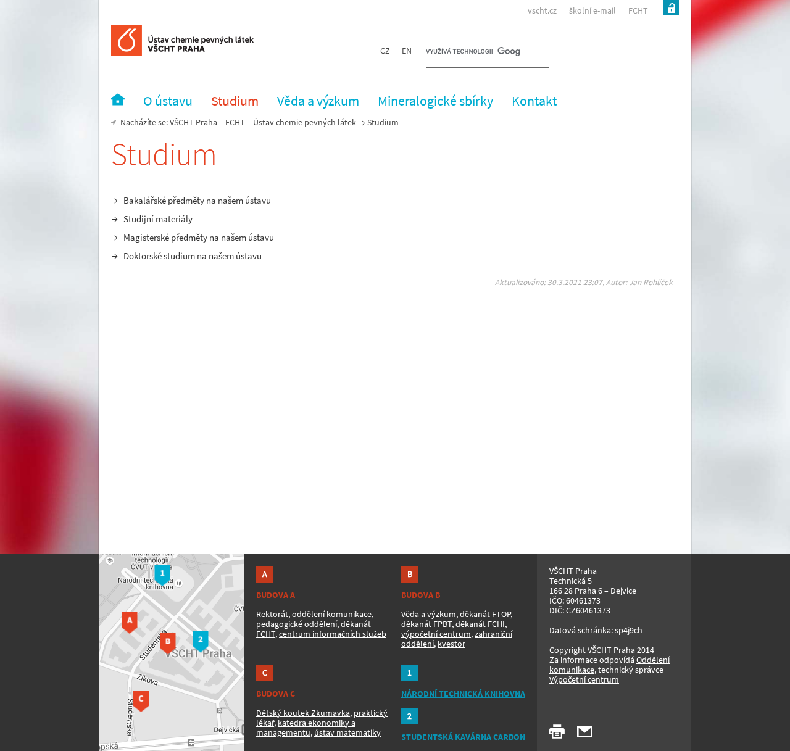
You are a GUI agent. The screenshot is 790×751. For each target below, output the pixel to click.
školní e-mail (592, 10)
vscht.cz (542, 10)
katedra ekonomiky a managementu (306, 727)
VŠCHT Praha (193, 122)
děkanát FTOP (485, 614)
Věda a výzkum (428, 614)
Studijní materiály (158, 219)
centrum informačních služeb (332, 633)
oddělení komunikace (332, 614)
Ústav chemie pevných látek (304, 122)
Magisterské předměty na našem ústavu (198, 237)
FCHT (638, 10)
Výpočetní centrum (584, 679)
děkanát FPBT (426, 623)
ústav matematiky (347, 732)
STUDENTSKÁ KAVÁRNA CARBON (463, 736)
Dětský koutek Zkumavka (303, 712)
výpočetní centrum (436, 633)
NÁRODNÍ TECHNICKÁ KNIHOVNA (463, 693)
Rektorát (272, 614)
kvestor (451, 643)
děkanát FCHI (480, 623)
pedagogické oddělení (296, 623)
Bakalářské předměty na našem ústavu (197, 200)
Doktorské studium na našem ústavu (192, 256)
